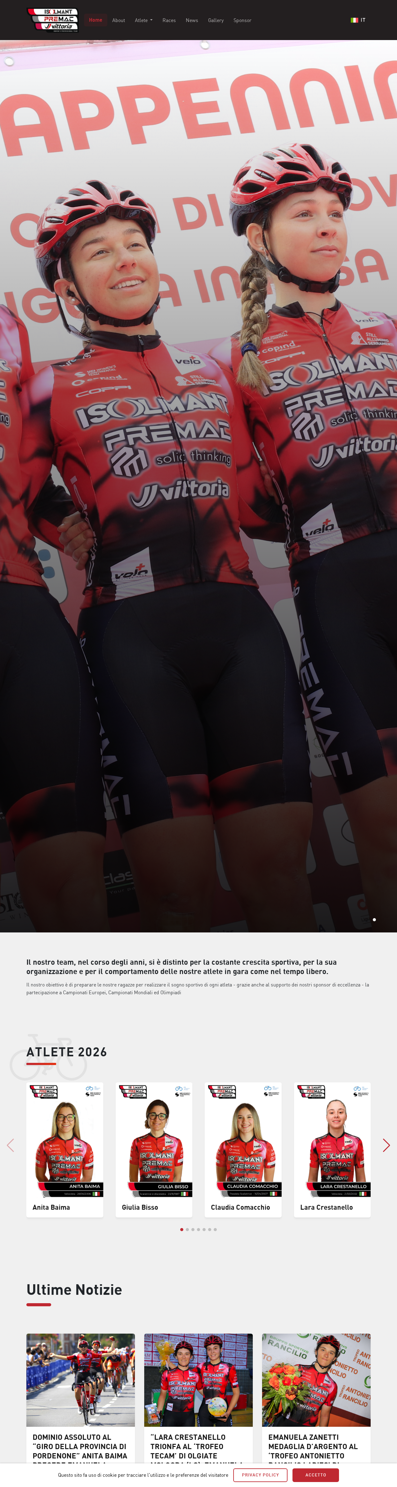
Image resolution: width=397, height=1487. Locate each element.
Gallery (216, 20)
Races (169, 20)
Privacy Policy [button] (260, 1475)
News (192, 20)
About (118, 20)
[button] (374, 919)
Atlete (142, 20)
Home (95, 20)
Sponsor (243, 20)
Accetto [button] (316, 1475)
